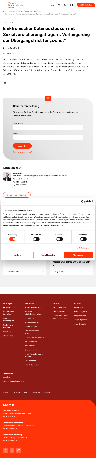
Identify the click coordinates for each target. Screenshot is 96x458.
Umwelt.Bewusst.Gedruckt (34, 337)
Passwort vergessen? (22, 152)
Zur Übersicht (18, 194)
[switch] (36, 239)
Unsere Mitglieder (80, 312)
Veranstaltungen (31, 327)
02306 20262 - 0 (12, 417)
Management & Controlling (8, 313)
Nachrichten (29, 318)
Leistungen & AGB (59, 307)
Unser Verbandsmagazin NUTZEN (34, 355)
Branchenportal (30, 361)
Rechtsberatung (9, 307)
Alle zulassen (78, 255)
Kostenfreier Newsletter (33, 307)
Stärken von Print (31, 350)
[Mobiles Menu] (4, 5)
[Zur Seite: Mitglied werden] (53, 5)
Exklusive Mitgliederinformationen (33, 313)
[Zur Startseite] (15, 5)
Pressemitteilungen (32, 322)
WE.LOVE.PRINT (31, 342)
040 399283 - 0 (11, 441)
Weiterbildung (8, 336)
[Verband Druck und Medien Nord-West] (4, 11)
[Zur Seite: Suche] (65, 5)
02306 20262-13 (21, 182)
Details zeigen (83, 248)
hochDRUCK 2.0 (31, 346)
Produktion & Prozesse (8, 326)
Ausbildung (7, 332)
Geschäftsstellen (80, 324)
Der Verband (78, 307)
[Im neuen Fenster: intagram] (18, 450)
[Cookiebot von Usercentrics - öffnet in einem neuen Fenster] (83, 202)
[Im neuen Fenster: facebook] (5, 450)
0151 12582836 (21, 185)
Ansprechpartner (80, 320)
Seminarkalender (59, 312)
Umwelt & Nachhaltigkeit (8, 319)
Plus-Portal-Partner (32, 365)
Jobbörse (6, 377)
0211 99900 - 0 (11, 429)
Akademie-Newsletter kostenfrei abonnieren (60, 317)
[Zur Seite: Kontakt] (72, 5)
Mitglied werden (80, 316)
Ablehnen (17, 255)
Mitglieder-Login (87, 5)
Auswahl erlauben (48, 255)
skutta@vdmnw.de (22, 179)
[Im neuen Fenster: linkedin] (12, 450)
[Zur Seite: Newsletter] (59, 5)
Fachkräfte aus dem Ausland (32, 332)
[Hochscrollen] (91, 453)
